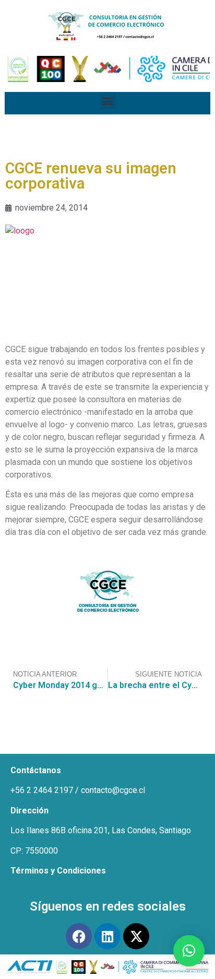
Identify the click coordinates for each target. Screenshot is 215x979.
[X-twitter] (136, 936)
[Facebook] (79, 936)
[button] (107, 100)
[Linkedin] (107, 936)
